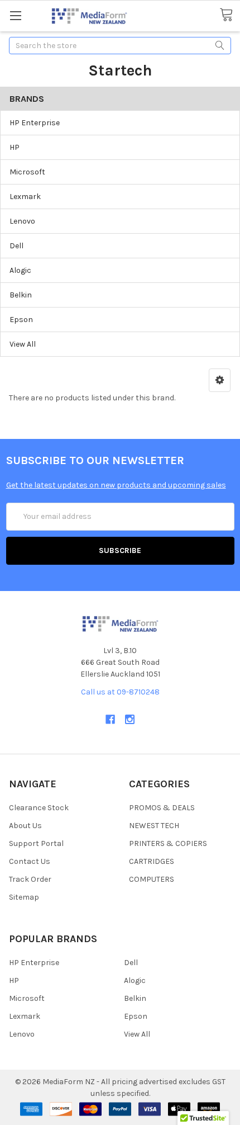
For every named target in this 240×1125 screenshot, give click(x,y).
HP (14, 147)
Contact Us (29, 861)
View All (22, 344)
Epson (21, 319)
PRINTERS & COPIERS (168, 843)
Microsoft (27, 172)
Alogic (20, 270)
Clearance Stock (39, 807)
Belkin (20, 295)
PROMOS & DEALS (162, 807)
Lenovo (22, 221)
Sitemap (24, 897)
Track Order (30, 879)
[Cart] (229, 15)
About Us (25, 825)
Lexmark (25, 196)
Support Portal (36, 843)
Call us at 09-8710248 (120, 692)
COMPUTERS (151, 879)
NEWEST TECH (154, 825)
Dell (16, 245)
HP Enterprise (34, 122)
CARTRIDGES (151, 861)
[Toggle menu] (15, 15)
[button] (220, 380)
